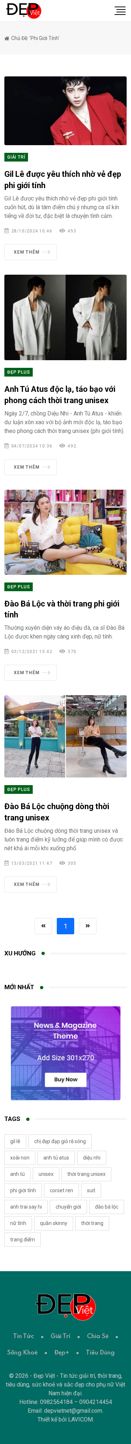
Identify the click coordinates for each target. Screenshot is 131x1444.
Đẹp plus (18, 372)
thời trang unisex (86, 1174)
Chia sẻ (97, 1336)
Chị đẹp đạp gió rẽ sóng (60, 1141)
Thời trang (92, 1223)
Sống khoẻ (22, 1353)
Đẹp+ (61, 1353)
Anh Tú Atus (56, 1158)
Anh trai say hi (26, 1207)
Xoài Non (19, 1158)
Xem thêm (26, 252)
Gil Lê (15, 1141)
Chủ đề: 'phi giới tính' (34, 38)
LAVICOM (80, 1419)
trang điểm (22, 1239)
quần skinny (53, 1223)
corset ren (61, 1190)
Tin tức (23, 1336)
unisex (46, 1174)
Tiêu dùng (100, 1353)
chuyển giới (68, 1207)
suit (91, 1190)
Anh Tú (17, 1174)
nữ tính (18, 1223)
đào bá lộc (106, 1207)
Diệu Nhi (91, 1158)
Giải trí (16, 157)
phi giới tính (23, 1190)
